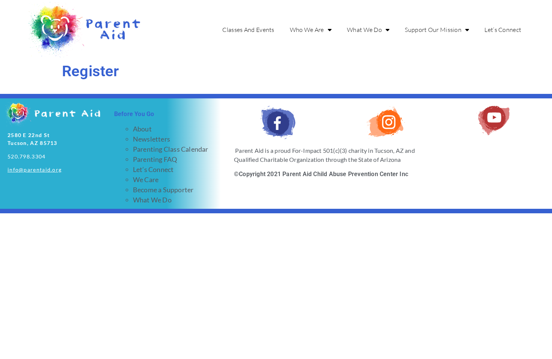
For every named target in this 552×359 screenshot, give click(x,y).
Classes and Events (248, 29)
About (142, 129)
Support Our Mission (433, 29)
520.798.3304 (27, 156)
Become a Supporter (163, 190)
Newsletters (151, 139)
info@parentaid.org (35, 169)
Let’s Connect (502, 29)
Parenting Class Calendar (170, 149)
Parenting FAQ (155, 159)
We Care (145, 179)
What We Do (364, 29)
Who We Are (307, 29)
